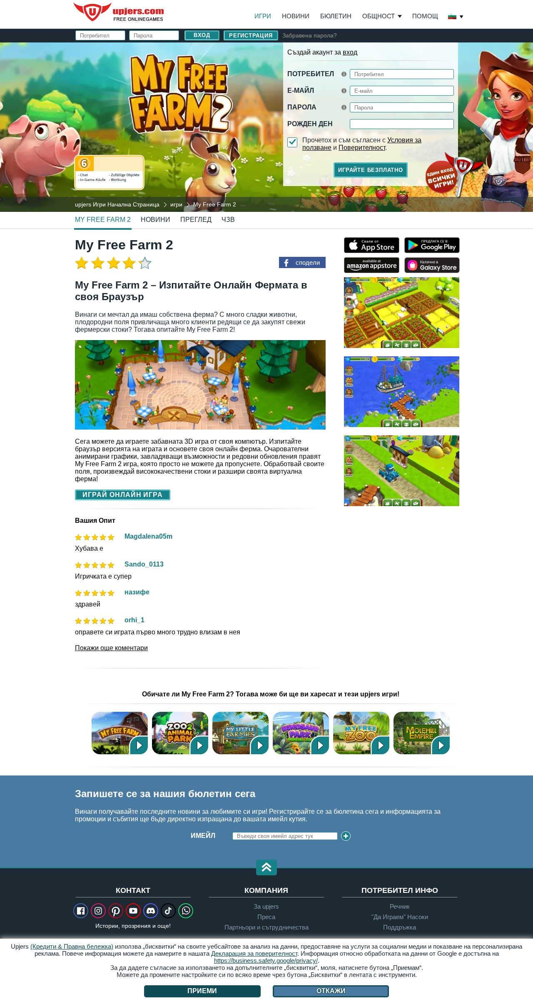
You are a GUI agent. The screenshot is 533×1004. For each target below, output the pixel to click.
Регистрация (251, 35)
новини (155, 219)
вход (350, 52)
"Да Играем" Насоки (399, 916)
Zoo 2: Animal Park (180, 733)
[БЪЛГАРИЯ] (456, 17)
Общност (378, 16)
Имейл (203, 835)
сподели (308, 262)
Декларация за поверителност (254, 953)
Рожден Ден (310, 123)
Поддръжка (399, 927)
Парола (301, 107)
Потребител (310, 73)
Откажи (331, 990)
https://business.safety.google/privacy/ (266, 960)
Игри (262, 16)
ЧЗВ (228, 219)
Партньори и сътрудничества (266, 927)
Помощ (425, 16)
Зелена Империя (422, 733)
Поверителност (362, 147)
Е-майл (300, 90)
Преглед (196, 219)
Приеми (202, 990)
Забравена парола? (309, 35)
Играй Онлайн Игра (122, 494)
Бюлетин (335, 16)
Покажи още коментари (111, 647)
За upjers (266, 906)
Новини (295, 16)
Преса (266, 916)
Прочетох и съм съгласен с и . (361, 144)
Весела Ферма (120, 733)
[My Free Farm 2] (266, 126)
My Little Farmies (240, 733)
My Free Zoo (361, 733)
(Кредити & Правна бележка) (71, 946)
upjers (119, 12)
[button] (266, 868)
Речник (400, 906)
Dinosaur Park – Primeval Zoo (301, 733)
